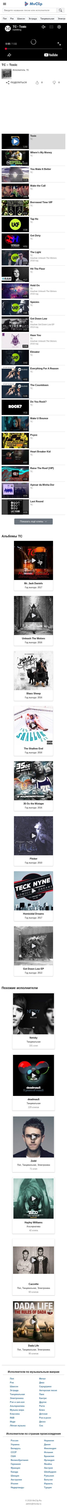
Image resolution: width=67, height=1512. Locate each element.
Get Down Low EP (33, 968)
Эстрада (32, 18)
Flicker (33, 858)
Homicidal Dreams (33, 913)
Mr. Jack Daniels (33, 583)
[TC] (6, 74)
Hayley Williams (33, 1222)
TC (27, 70)
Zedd (33, 1160)
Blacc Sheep (34, 693)
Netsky (33, 1037)
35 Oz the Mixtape (33, 803)
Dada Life (33, 1345)
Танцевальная (47, 18)
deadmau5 (33, 1099)
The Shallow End (33, 748)
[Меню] (4, 4)
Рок (12, 18)
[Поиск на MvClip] (60, 10)
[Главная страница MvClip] (33, 4)
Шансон (21, 18)
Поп (5, 18)
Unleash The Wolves (33, 638)
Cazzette (34, 1284)
